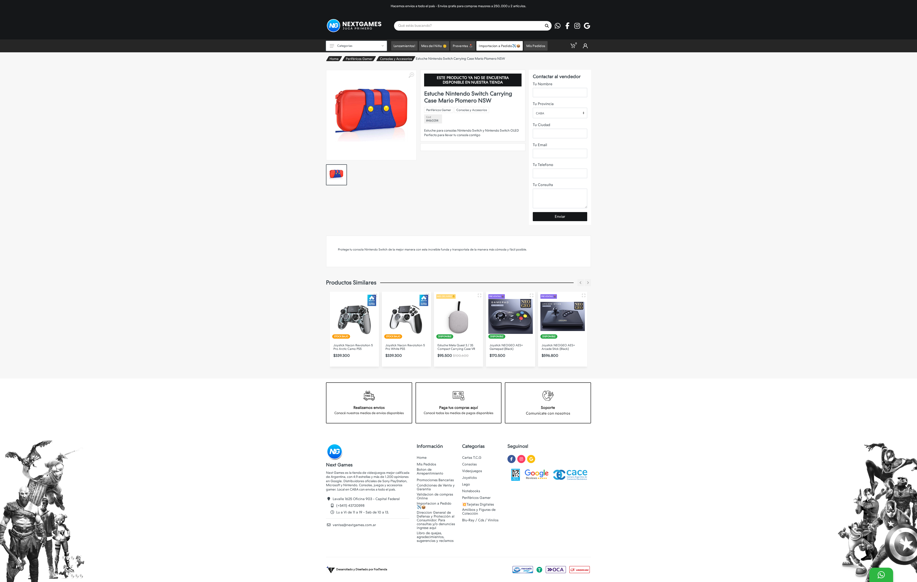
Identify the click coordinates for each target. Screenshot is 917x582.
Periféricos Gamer (359, 59)
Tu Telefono (543, 164)
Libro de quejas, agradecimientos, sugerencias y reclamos (435, 537)
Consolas (469, 464)
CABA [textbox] (540, 113)
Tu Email (540, 145)
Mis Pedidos (426, 464)
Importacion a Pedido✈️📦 (434, 505)
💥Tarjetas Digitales (478, 504)
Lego (466, 484)
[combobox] (560, 113)
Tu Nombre (542, 84)
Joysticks (469, 478)
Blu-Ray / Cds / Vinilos (480, 520)
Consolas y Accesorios (396, 59)
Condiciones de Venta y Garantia (436, 487)
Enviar (560, 216)
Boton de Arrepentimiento (430, 471)
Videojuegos (472, 471)
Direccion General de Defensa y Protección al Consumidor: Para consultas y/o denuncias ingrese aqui (436, 520)
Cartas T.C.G (471, 457)
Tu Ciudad (541, 125)
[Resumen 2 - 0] (375, 295)
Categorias (344, 46)
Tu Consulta (543, 184)
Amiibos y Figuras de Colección (479, 511)
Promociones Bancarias (435, 480)
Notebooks (471, 491)
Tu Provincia (543, 103)
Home (334, 59)
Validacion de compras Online (435, 496)
